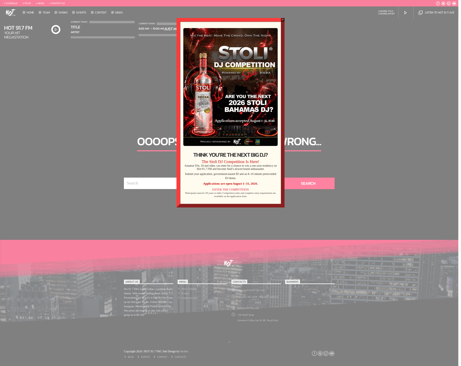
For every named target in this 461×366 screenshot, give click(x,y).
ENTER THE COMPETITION (230, 189)
